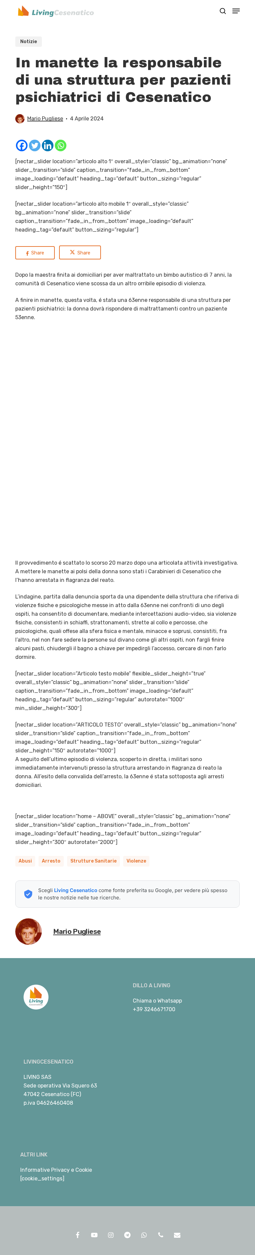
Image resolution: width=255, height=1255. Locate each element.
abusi (25, 861)
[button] (236, 11)
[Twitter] (35, 145)
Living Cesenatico (75, 890)
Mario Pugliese (45, 118)
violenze (136, 861)
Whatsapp (169, 1001)
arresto (51, 861)
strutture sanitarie (93, 861)
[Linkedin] (47, 145)
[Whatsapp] (60, 145)
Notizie (28, 41)
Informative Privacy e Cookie (56, 1170)
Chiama (142, 1001)
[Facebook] (22, 145)
